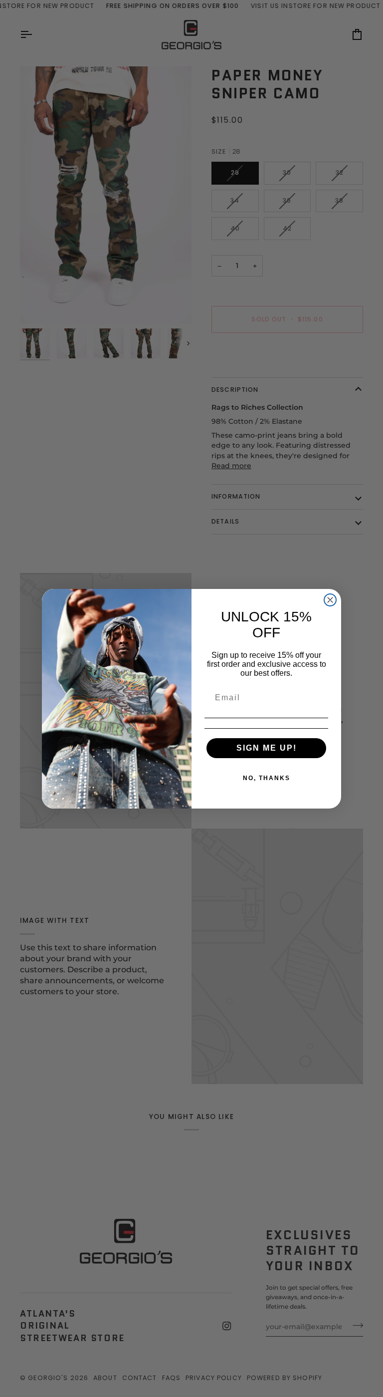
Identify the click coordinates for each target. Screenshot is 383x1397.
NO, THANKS (266, 778)
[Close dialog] (330, 600)
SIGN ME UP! (266, 748)
